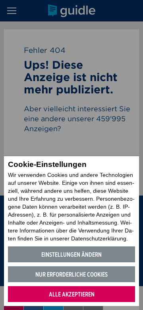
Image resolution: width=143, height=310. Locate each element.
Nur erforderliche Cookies (71, 274)
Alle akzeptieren (72, 294)
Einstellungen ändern (71, 254)
